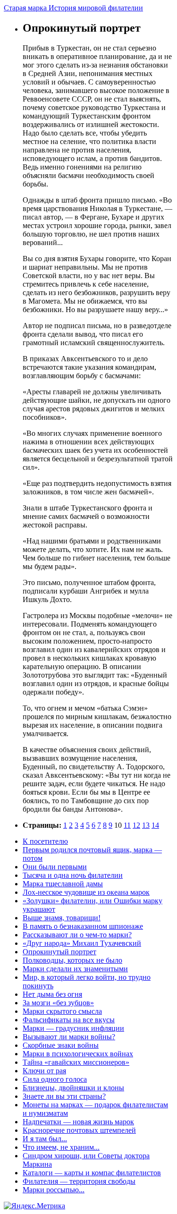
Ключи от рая (44, 1071)
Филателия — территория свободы (79, 1181)
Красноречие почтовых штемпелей (79, 1130)
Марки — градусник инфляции (73, 1028)
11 (127, 825)
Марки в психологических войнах (78, 1054)
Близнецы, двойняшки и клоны (73, 1088)
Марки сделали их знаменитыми (75, 969)
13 (146, 825)
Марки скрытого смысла (62, 1011)
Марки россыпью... (53, 1190)
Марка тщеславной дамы (63, 884)
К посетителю (45, 841)
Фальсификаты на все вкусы (69, 1020)
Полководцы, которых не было (72, 960)
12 (136, 825)
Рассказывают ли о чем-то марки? (77, 935)
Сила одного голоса (55, 1079)
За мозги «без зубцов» (58, 1003)
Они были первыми (55, 867)
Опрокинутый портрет (59, 952)
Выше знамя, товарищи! (62, 918)
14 (155, 825)
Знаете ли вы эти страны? (64, 1096)
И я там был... (45, 1139)
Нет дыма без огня (52, 994)
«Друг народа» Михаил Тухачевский (82, 943)
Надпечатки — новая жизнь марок (78, 1122)
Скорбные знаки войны (61, 1045)
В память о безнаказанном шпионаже (83, 926)
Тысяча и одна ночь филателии (73, 875)
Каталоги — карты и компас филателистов (92, 1173)
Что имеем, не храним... (61, 1147)
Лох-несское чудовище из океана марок (86, 892)
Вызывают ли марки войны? (69, 1037)
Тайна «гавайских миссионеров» (76, 1062)
